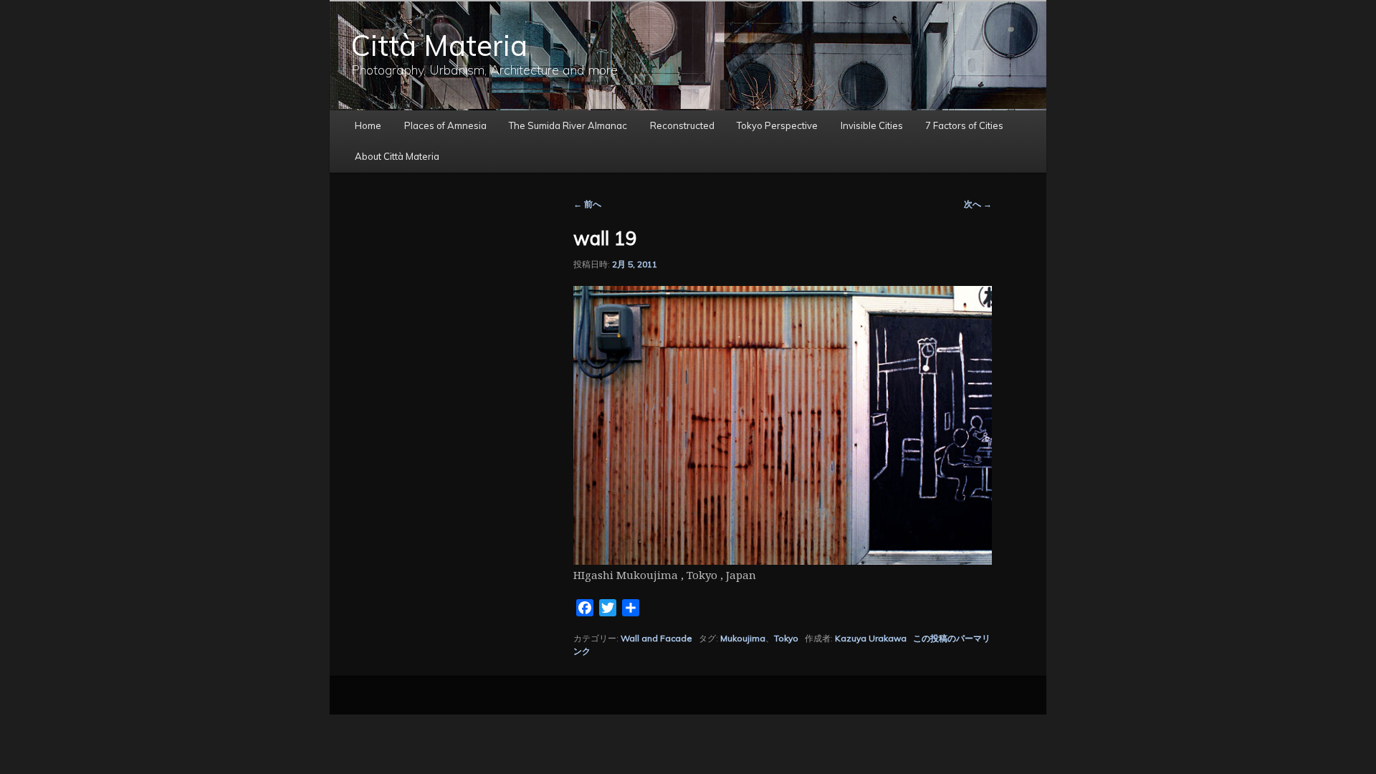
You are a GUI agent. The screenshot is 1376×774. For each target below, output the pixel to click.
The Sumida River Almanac (568, 125)
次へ (978, 204)
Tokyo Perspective (777, 125)
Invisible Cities (872, 125)
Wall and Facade (656, 638)
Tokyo (786, 638)
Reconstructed (682, 125)
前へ (587, 204)
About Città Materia (397, 156)
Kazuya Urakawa (871, 638)
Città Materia (439, 45)
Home (368, 125)
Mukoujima (742, 638)
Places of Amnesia (445, 125)
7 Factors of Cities (964, 125)
